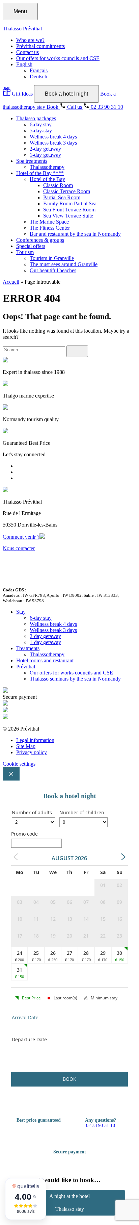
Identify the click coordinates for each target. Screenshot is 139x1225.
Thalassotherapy (47, 167)
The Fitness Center (50, 228)
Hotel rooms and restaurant (45, 660)
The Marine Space (49, 222)
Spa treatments (31, 161)
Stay (21, 612)
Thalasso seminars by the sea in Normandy (75, 679)
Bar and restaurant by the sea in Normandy (75, 234)
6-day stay (41, 124)
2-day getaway (45, 149)
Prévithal (25, 666)
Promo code (24, 834)
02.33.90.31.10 (100, 1125)
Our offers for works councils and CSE (58, 58)
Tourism (25, 252)
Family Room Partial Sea (69, 203)
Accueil (11, 282)
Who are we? (30, 40)
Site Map (25, 746)
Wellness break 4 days (53, 136)
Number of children (81, 812)
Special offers (30, 246)
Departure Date (29, 1039)
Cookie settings (19, 764)
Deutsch (38, 76)
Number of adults (32, 812)
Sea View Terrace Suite (68, 216)
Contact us (27, 52)
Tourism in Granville (52, 258)
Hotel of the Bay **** (40, 173)
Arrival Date (25, 1017)
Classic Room (58, 185)
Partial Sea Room (61, 197)
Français (39, 70)
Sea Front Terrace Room (69, 209)
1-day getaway (45, 155)
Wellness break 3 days (53, 143)
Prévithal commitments (40, 46)
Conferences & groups (40, 240)
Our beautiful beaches (53, 270)
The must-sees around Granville (64, 264)
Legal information (35, 740)
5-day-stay (41, 130)
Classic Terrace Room (66, 191)
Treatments (27, 648)
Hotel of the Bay (47, 179)
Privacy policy (31, 752)
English (24, 64)
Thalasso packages (36, 118)
